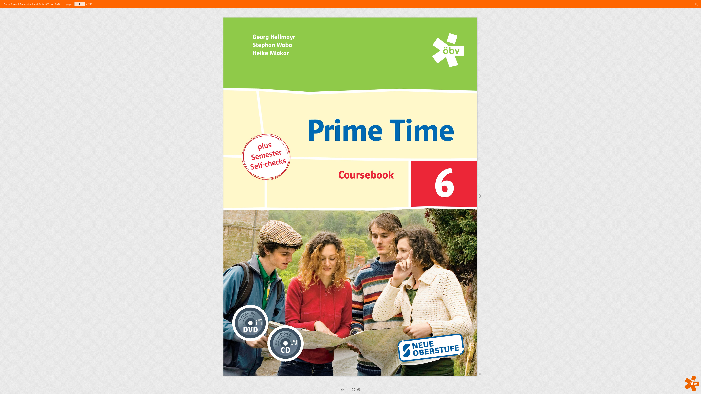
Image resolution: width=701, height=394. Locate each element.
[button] (692, 390)
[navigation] (79, 4)
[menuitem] (696, 4)
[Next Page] (480, 196)
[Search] (696, 4)
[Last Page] (480, 374)
